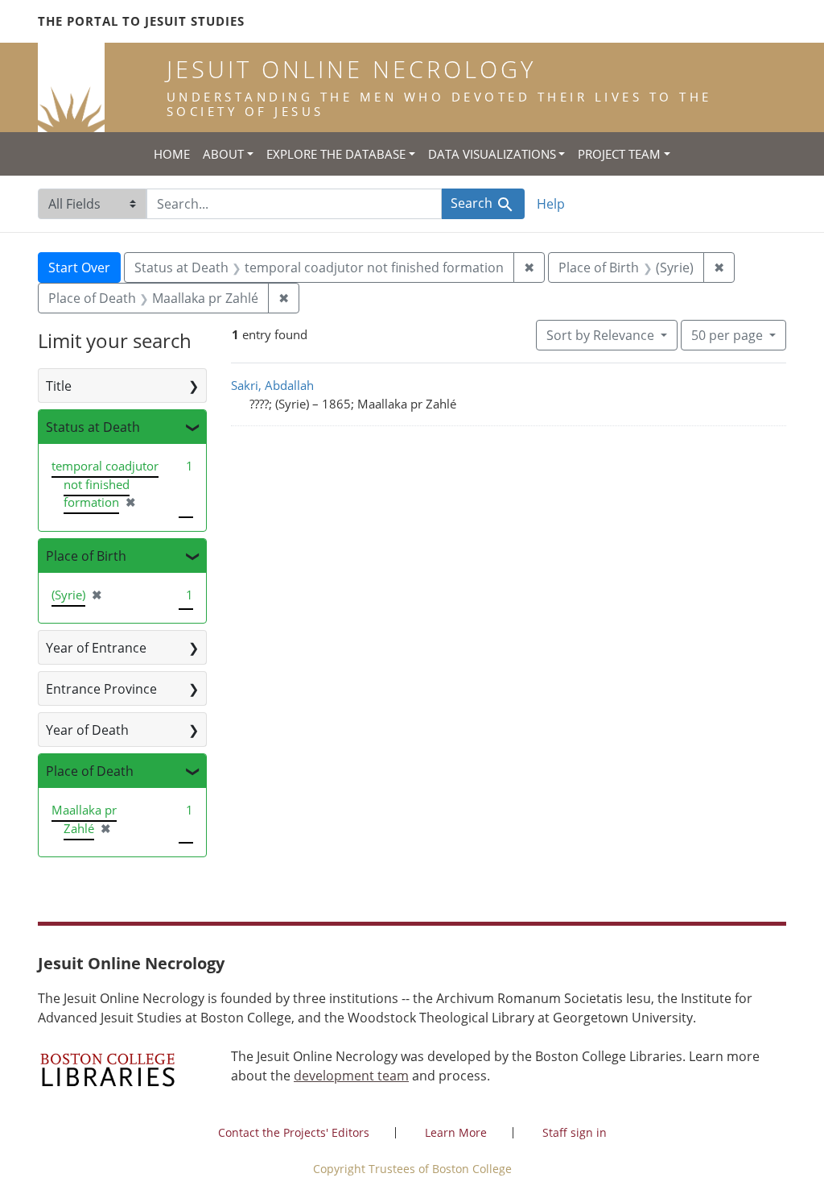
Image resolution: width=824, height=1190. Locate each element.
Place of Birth (86, 556)
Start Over (79, 267)
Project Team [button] (619, 154)
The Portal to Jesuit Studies (141, 21)
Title (59, 386)
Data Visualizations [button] (492, 154)
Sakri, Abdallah (272, 385)
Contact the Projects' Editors (293, 1132)
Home (172, 154)
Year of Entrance (96, 648)
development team (351, 1075)
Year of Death (87, 730)
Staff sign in (574, 1132)
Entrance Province (101, 689)
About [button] (223, 154)
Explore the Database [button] (336, 154)
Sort (600, 335)
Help (551, 204)
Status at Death (93, 427)
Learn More (456, 1132)
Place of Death (90, 771)
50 (727, 334)
